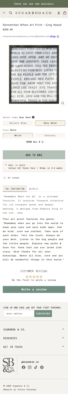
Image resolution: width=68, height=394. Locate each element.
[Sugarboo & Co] (33, 13)
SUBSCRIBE (43, 313)
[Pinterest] (42, 367)
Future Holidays (27, 389)
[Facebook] (23, 367)
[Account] (59, 13)
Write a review (34, 289)
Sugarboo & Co (21, 386)
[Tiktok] (36, 367)
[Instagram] (30, 367)
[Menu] (4, 13)
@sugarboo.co (30, 362)
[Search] (11, 13)
